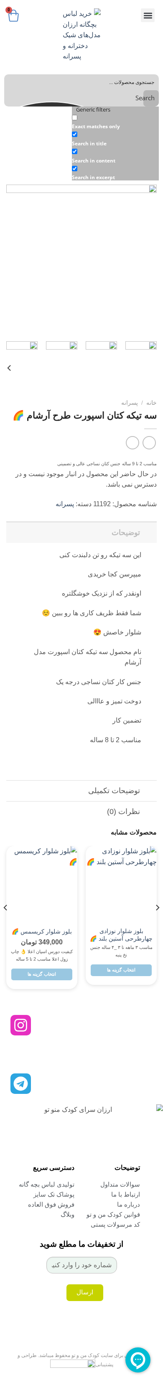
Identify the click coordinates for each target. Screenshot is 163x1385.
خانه (151, 403)
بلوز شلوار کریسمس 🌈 (42, 931)
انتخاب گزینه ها (121, 969)
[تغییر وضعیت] (148, 532)
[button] (148, 15)
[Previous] (143, 260)
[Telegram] (20, 1083)
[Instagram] (20, 1025)
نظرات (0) (123, 811)
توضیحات (126, 532)
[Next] (13, 260)
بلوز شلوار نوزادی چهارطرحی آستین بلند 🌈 (121, 935)
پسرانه (129, 403)
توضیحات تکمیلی (114, 790)
